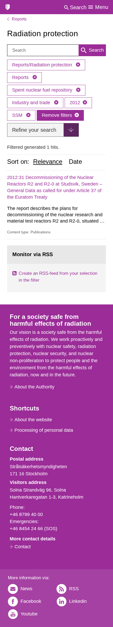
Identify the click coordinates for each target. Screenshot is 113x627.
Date (75, 162)
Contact (22, 546)
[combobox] (56, 50)
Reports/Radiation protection (42, 64)
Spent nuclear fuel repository (43, 90)
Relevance (47, 162)
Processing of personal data (43, 430)
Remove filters (57, 115)
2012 (75, 102)
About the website (33, 419)
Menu (101, 7)
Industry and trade (32, 102)
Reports (21, 77)
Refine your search (34, 130)
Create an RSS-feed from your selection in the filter (58, 277)
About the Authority (34, 386)
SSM (18, 115)
